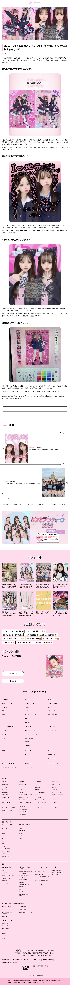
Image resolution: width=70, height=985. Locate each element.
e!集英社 (21, 891)
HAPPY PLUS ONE (6, 848)
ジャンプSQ (5, 787)
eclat (3, 843)
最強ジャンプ (5, 792)
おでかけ (27, 742)
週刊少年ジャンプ (6, 784)
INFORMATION (53, 763)
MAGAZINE (28, 763)
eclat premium (5, 930)
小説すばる (4, 873)
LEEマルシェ (5, 925)
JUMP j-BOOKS (39, 874)
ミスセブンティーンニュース (9, 767)
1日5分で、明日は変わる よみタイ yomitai (25, 872)
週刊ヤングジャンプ (23, 800)
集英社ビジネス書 (23, 880)
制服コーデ (51, 707)
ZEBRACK (4, 800)
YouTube (28, 755)
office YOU (55, 807)
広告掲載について (6, 959)
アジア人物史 (5, 883)
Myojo (20, 828)
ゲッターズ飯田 (52, 759)
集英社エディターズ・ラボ (25, 912)
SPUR (3, 838)
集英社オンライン (6, 856)
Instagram (6, 755)
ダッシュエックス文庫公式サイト (42, 877)
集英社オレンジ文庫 (40, 871)
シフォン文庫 (38, 885)
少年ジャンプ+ (5, 794)
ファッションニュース (7, 703)
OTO (3, 909)
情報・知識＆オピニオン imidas (25, 894)
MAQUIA (4, 836)
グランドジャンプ (23, 811)
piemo (35, 58)
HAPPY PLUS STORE (7, 920)
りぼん (37, 794)
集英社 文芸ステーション (8, 875)
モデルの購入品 (29, 738)
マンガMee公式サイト (40, 802)
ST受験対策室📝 (8, 642)
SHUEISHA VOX (5, 923)
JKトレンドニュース (25, 504)
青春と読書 (4, 880)
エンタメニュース (6, 730)
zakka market (5, 938)
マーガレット (38, 797)
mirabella (4, 933)
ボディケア (27, 722)
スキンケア (27, 718)
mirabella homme (6, 936)
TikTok (50, 750)
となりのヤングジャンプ (25, 809)
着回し (3, 711)
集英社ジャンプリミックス (8, 807)
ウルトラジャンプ (23, 814)
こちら (44, 982)
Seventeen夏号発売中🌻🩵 (35, 631)
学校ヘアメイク (52, 711)
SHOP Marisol (5, 928)
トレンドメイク (29, 707)
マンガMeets (38, 807)
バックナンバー (29, 767)
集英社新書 (21, 882)
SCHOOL (51, 700)
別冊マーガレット (39, 800)
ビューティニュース (30, 703)
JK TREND (15, 504)
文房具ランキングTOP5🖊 (25, 642)
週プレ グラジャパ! (23, 833)
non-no (3, 831)
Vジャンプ (4, 789)
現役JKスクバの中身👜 (51, 638)
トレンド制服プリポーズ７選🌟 (13, 638)
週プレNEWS (22, 831)
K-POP (3, 738)
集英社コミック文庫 (7, 810)
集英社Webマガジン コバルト (42, 881)
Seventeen (4, 828)
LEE (3, 841)
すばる (3, 870)
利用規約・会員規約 (48, 959)
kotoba (20, 889)
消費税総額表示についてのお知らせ (10, 962)
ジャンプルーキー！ (7, 802)
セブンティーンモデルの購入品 (13, 631)
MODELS (5, 750)
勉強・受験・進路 (52, 714)
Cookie (54, 802)
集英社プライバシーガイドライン (32, 959)
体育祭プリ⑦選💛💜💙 (44, 642)
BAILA (3, 833)
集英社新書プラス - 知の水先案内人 (25, 885)
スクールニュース (52, 703)
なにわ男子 (4, 734)
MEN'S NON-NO (6, 851)
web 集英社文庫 (6, 878)
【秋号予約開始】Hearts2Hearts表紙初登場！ (41, 635)
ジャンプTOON (5, 797)
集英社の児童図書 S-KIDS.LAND (57, 873)
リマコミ (37, 805)
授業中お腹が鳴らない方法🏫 (12, 635)
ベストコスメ (28, 711)
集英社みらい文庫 (56, 870)
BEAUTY (28, 700)
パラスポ (21, 838)
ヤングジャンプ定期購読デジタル (25, 803)
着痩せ (3, 714)
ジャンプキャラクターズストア (8, 917)
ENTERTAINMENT (8, 727)
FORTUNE (51, 755)
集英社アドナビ (22, 909)
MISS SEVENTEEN (8, 763)
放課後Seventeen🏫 (33, 638)
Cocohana (54, 805)
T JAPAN (4, 846)
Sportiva (21, 836)
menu (67, 3)
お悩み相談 (27, 745)
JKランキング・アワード (31, 734)
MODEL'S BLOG (30, 750)
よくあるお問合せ (17, 959)
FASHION (5, 700)
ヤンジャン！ (22, 806)
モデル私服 (4, 707)
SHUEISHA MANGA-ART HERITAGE (7, 913)
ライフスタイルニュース (31, 730)
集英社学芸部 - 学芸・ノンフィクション (25, 876)
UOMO (3, 854)
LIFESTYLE (29, 727)
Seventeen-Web (6, 504)
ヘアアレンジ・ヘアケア (31, 714)
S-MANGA (4, 805)
